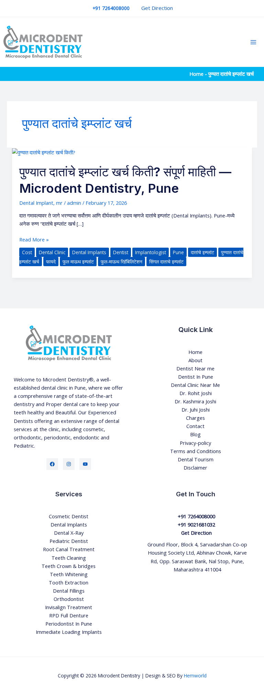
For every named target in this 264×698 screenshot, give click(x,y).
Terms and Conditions (195, 451)
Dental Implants (89, 252)
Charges (195, 417)
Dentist (120, 252)
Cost (27, 252)
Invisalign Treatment (68, 607)
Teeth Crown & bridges (69, 566)
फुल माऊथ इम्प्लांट (78, 261)
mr (59, 202)
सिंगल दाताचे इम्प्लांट (166, 261)
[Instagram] (69, 464)
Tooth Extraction (68, 582)
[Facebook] (52, 464)
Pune (178, 252)
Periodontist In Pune (68, 623)
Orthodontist (69, 598)
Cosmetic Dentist (68, 516)
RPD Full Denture (68, 615)
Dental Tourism (195, 459)
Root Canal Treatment (69, 549)
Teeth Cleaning (69, 557)
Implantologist (150, 252)
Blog (195, 434)
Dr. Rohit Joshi (195, 393)
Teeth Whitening (69, 574)
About (195, 360)
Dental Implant (36, 202)
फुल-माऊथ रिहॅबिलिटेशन (121, 261)
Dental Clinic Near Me (195, 384)
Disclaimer (195, 467)
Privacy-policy (195, 442)
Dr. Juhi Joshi (196, 409)
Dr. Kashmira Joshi (195, 401)
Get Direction (157, 8)
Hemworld (195, 675)
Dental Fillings (69, 590)
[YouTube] (85, 464)
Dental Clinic (52, 252)
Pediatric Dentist (69, 540)
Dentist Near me (195, 368)
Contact (195, 426)
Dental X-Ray (69, 532)
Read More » (34, 239)
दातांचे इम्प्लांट (202, 252)
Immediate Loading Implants (69, 631)
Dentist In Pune (195, 376)
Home (196, 73)
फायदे (51, 261)
